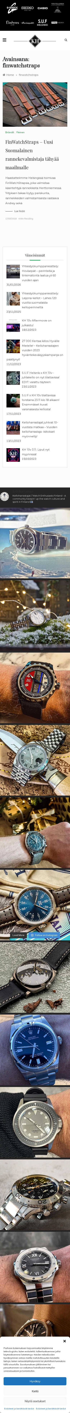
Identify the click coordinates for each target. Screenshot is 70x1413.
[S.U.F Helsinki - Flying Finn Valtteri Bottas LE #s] (35, 688)
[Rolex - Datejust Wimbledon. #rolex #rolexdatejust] (35, 760)
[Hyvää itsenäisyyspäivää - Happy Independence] (35, 905)
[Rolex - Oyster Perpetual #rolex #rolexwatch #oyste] (35, 1050)
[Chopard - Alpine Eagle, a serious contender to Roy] (35, 1267)
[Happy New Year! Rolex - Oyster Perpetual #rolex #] (35, 543)
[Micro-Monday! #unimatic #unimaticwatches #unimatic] (35, 1122)
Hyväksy (35, 1381)
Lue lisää (19, 211)
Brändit (9, 132)
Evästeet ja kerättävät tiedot (19, 1408)
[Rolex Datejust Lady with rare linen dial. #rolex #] (35, 615)
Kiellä (35, 1391)
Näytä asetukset (35, 1401)
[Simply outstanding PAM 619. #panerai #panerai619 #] (35, 977)
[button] (64, 1341)
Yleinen (20, 132)
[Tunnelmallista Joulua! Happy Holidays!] (35, 832)
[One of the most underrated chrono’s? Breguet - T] (35, 1194)
